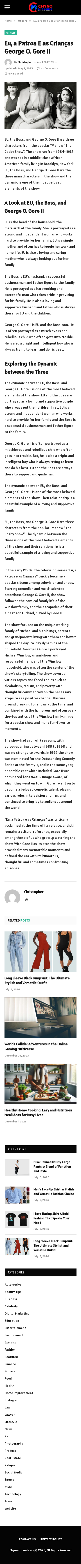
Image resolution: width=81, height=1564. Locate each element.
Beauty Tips (13, 1292)
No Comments (49, 68)
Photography (14, 1443)
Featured (11, 1357)
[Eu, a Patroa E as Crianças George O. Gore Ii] (40, 105)
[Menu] (7, 7)
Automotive (13, 1284)
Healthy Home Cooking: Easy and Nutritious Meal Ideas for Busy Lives (38, 1112)
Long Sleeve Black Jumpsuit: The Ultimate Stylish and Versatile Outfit (37, 980)
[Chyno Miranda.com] (40, 7)
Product (10, 1451)
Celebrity (11, 1306)
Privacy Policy (51, 1539)
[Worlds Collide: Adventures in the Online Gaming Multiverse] (40, 1017)
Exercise (10, 1342)
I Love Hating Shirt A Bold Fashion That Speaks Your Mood (51, 1218)
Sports (9, 1480)
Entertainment (15, 1328)
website (10, 1508)
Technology (13, 1494)
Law (7, 1407)
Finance (10, 1364)
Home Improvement (19, 1393)
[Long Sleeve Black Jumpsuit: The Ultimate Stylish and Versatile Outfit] (40, 951)
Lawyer (10, 1415)
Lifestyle (11, 1422)
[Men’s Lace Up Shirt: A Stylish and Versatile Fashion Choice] (17, 1195)
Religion (10, 1465)
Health (9, 1386)
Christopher (25, 62)
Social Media (13, 1472)
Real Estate (13, 1458)
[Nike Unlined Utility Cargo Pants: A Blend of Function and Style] (17, 1167)
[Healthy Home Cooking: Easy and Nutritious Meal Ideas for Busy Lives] (40, 1084)
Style (8, 1487)
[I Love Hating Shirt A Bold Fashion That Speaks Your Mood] (17, 1219)
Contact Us (27, 1539)
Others (11, 32)
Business (11, 1299)
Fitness (10, 1371)
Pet (7, 1436)
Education (12, 1321)
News (8, 1429)
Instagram (12, 1400)
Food (8, 1378)
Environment (14, 1335)
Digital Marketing (17, 1313)
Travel (9, 1501)
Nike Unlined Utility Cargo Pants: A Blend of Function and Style (52, 1166)
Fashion (10, 1350)
